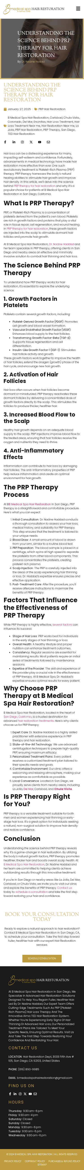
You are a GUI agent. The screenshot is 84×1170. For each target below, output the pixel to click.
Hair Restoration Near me (58, 126)
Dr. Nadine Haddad (61, 244)
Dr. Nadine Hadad (33, 61)
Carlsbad (56, 118)
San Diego (68, 130)
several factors (62, 625)
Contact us (64, 888)
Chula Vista (63, 789)
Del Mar (27, 122)
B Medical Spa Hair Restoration (28, 118)
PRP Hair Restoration (52, 109)
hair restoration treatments (36, 721)
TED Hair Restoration (21, 134)
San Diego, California (18, 717)
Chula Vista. (72, 118)
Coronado (15, 122)
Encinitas (40, 122)
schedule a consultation (31, 892)
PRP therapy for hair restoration (34, 186)
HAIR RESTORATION (48, 9)
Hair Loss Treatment (60, 122)
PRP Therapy (51, 130)
